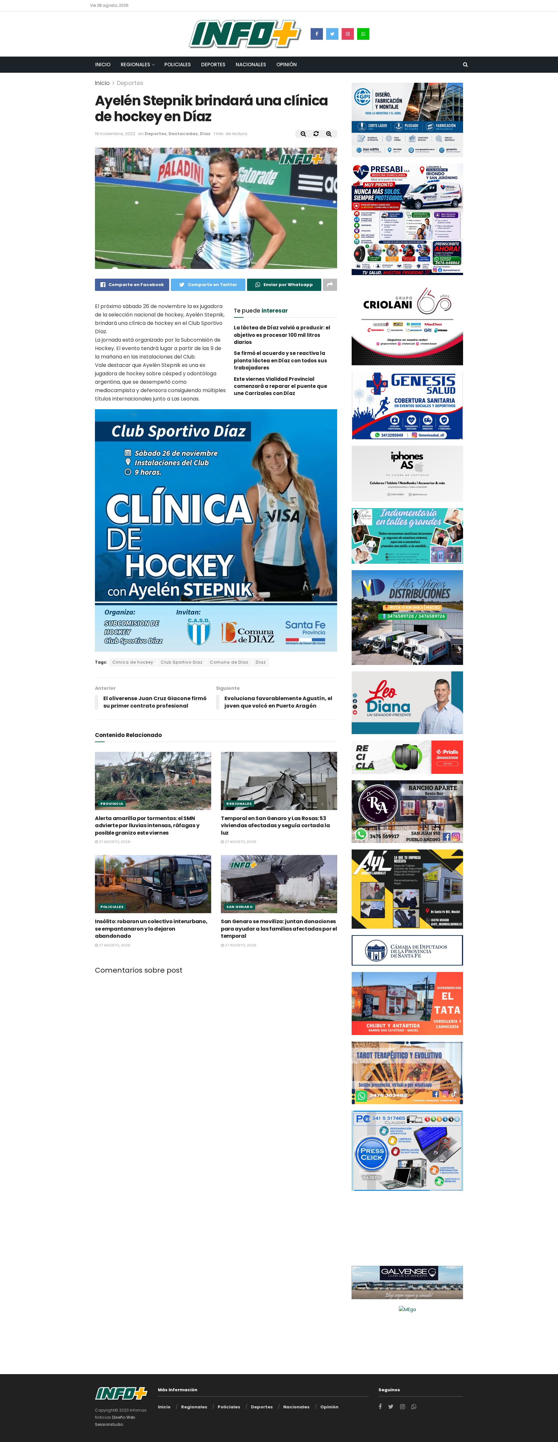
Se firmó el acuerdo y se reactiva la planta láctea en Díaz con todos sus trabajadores (280, 360)
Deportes (213, 64)
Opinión (286, 64)
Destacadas (183, 134)
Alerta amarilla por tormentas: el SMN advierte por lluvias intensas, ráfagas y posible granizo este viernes (147, 825)
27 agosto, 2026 (114, 841)
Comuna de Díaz (229, 662)
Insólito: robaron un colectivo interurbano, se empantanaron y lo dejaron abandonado (151, 929)
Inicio (102, 64)
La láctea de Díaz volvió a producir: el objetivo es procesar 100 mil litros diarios (282, 335)
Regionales (135, 64)
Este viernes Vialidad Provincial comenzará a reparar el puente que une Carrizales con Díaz (280, 386)
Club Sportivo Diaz (181, 662)
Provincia (111, 803)
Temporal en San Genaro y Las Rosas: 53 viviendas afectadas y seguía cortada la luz (275, 825)
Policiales (177, 64)
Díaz (205, 134)
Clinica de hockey (132, 662)
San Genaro (239, 906)
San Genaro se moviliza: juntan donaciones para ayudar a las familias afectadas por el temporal (279, 929)
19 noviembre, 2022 (115, 134)
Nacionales (251, 64)
